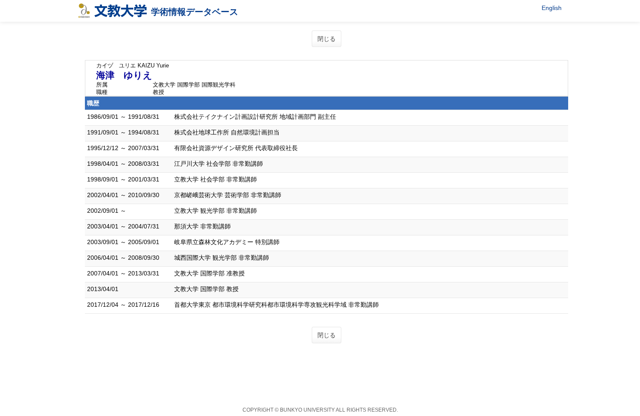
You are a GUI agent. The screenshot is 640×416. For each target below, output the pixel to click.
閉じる (326, 38)
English (552, 7)
